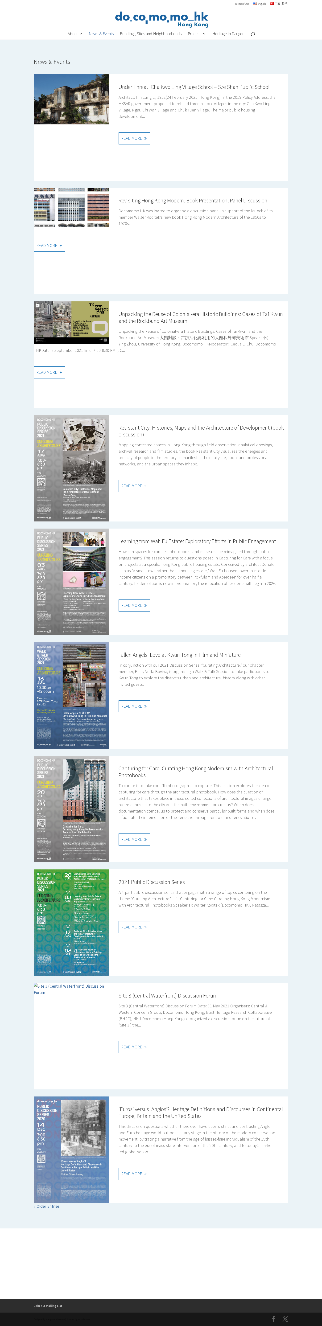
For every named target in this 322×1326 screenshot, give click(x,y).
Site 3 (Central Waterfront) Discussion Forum (168, 995)
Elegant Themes (55, 1319)
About (73, 34)
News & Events (101, 34)
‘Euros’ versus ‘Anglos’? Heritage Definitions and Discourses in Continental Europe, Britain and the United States (201, 1112)
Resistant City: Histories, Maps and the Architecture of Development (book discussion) (201, 431)
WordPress (84, 1319)
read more (131, 138)
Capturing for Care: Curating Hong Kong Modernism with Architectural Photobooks (196, 772)
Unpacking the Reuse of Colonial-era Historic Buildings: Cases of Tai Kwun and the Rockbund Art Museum (201, 317)
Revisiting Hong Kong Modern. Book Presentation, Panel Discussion (193, 200)
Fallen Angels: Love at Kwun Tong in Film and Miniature (180, 654)
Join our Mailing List (48, 1306)
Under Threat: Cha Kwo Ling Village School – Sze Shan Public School (194, 86)
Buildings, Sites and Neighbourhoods (151, 34)
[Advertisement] (161, 1264)
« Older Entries (47, 1206)
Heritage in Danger (228, 34)
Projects (194, 34)
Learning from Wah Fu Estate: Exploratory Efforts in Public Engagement (197, 541)
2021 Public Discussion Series (152, 882)
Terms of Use (242, 3)
